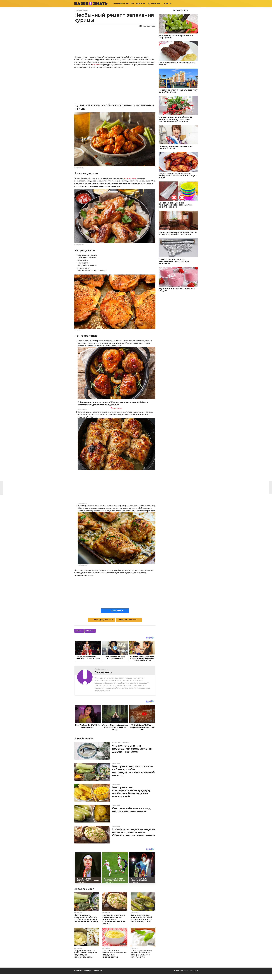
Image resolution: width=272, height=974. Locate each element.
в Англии (96, 65)
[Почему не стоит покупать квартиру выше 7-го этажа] (178, 78)
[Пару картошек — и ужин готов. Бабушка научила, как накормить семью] (86, 937)
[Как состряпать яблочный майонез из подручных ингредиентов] (114, 937)
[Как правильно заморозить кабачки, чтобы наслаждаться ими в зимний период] (92, 772)
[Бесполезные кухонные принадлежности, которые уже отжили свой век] (178, 191)
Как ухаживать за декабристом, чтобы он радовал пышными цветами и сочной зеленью (175, 119)
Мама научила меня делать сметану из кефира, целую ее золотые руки (141, 953)
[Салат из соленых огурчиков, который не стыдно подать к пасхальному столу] (143, 901)
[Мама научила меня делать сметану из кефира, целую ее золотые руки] (143, 937)
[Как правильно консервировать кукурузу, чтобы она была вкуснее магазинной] (92, 793)
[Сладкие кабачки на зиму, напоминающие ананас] (92, 814)
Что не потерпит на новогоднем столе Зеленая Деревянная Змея (132, 748)
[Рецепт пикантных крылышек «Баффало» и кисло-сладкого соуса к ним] (178, 162)
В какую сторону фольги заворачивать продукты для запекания (174, 261)
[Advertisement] (114, 85)
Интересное (138, 3)
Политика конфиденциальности (88, 971)
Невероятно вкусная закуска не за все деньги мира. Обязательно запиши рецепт (133, 832)
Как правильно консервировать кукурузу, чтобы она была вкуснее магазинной (131, 792)
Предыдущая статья (103, 620)
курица (79, 631)
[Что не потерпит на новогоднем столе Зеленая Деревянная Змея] (92, 751)
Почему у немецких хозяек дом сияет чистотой (175, 147)
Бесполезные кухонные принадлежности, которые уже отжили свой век (175, 205)
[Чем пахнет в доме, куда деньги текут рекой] (178, 23)
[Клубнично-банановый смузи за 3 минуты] (178, 276)
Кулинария (154, 3)
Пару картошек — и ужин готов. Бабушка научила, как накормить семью (85, 953)
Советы (167, 3)
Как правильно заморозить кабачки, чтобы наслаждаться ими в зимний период (133, 771)
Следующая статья (127, 620)
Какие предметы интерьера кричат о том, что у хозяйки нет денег (178, 233)
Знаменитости (120, 3)
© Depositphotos (79, 167)
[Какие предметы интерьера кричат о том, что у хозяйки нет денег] (178, 220)
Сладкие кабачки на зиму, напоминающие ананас (131, 810)
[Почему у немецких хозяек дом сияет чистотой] (178, 134)
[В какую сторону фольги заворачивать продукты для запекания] (178, 247)
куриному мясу (129, 178)
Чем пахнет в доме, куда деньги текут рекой (176, 37)
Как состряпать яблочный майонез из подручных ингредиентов (114, 953)
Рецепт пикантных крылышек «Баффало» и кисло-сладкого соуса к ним (178, 176)
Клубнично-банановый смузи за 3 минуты (177, 290)
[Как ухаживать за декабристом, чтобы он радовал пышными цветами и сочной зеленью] (178, 105)
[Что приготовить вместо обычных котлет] (178, 51)
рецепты (90, 631)
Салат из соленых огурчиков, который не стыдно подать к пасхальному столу (141, 918)
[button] (196, 3)
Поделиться (116, 408)
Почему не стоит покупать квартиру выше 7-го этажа (178, 91)
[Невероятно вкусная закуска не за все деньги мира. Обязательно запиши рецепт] (92, 834)
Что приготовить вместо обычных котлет (177, 64)
